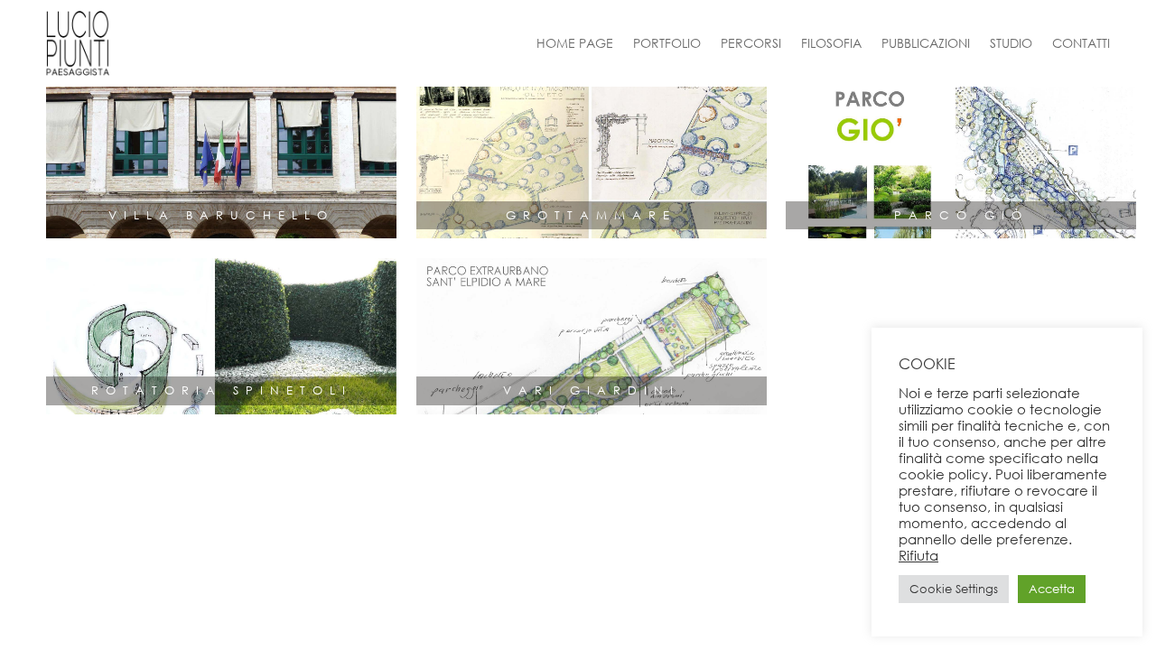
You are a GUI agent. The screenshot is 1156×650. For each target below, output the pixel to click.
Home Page (574, 42)
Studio (1011, 42)
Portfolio (667, 42)
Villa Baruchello (221, 215)
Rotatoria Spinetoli (221, 390)
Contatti (1081, 42)
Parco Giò (961, 215)
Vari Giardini (591, 390)
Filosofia (831, 42)
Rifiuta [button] (918, 555)
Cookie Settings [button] (953, 589)
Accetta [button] (1052, 589)
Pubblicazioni (925, 42)
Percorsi (751, 42)
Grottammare (591, 215)
